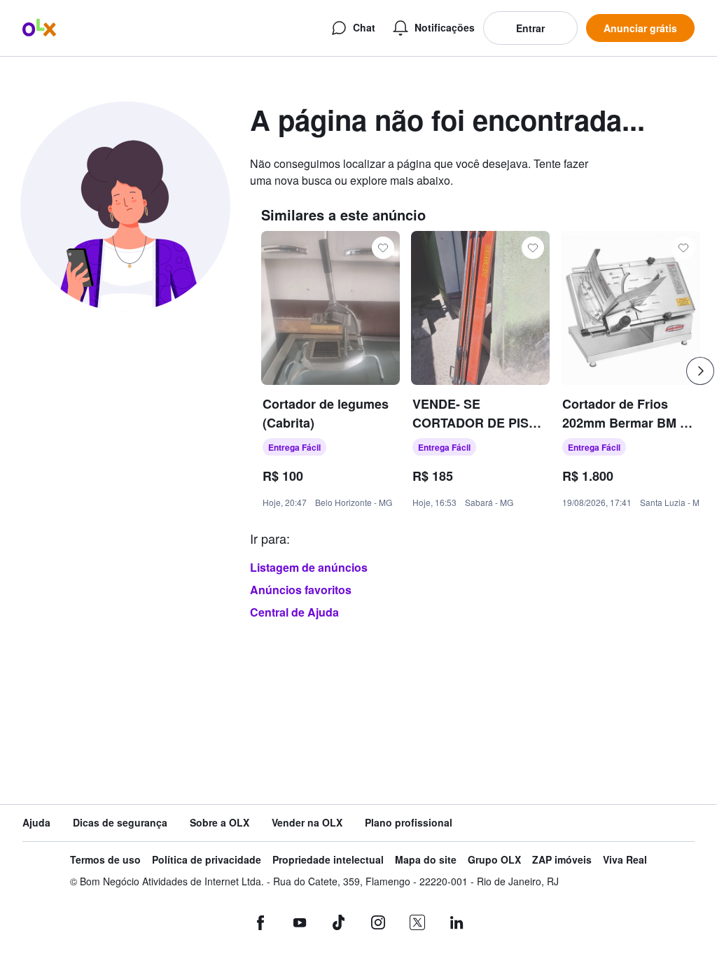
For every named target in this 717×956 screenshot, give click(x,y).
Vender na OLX (307, 822)
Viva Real (625, 859)
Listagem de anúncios (309, 567)
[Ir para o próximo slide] (700, 371)
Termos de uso (105, 859)
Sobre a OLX (219, 822)
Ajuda (36, 822)
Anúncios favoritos (300, 590)
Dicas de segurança (120, 822)
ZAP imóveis (562, 859)
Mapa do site (426, 859)
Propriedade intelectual (328, 859)
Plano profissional (408, 822)
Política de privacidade (206, 859)
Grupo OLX (494, 859)
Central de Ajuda (294, 612)
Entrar (530, 28)
